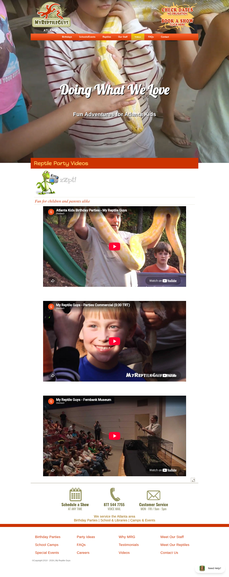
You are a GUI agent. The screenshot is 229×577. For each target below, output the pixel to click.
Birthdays (67, 37)
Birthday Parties (48, 537)
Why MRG (127, 537)
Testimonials (129, 545)
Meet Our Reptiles (174, 545)
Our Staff (122, 37)
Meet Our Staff (172, 537)
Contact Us (169, 553)
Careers (83, 553)
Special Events (47, 553)
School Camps (47, 545)
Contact (165, 37)
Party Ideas (86, 537)
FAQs (151, 37)
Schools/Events (87, 37)
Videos (138, 37)
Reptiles (107, 37)
